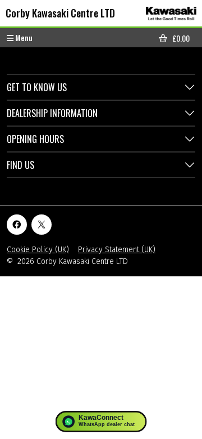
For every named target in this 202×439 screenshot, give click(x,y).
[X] (41, 224)
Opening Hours (35, 139)
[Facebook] (17, 224)
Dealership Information (52, 113)
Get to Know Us (37, 87)
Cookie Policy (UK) (38, 249)
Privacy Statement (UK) (116, 249)
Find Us (20, 165)
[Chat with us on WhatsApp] (101, 421)
